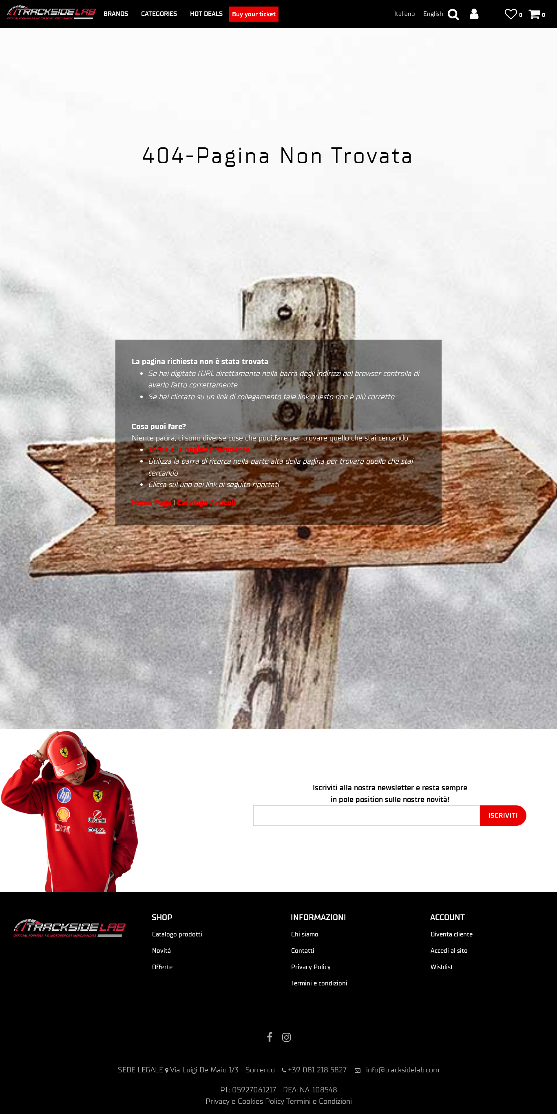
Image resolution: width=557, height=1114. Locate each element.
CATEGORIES (159, 14)
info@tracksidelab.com (403, 1069)
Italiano (404, 14)
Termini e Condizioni (319, 1101)
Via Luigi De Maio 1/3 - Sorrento (222, 1069)
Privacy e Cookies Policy (245, 1101)
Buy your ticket (254, 14)
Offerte (162, 967)
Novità (161, 950)
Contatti (302, 950)
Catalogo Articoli (206, 502)
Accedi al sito (449, 950)
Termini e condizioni (319, 983)
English (433, 14)
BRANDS (116, 14)
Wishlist (442, 967)
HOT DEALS (206, 14)
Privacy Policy (311, 967)
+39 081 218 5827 (317, 1069)
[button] (503, 815)
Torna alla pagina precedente (199, 449)
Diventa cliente (452, 934)
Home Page (152, 502)
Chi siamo (304, 934)
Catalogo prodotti (177, 934)
